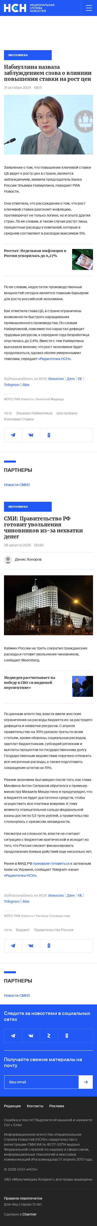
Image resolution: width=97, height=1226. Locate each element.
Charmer (29, 1214)
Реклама (56, 1106)
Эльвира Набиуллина (34, 413)
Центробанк (67, 413)
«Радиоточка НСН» (54, 359)
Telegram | (13, 384)
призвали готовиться (51, 863)
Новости (56, 378)
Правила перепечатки (23, 1198)
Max (25, 384)
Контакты (35, 1106)
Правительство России (54, 930)
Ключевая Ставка (19, 419)
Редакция (12, 1106)
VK (80, 378)
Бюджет (23, 930)
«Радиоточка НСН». (20, 875)
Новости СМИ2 (17, 485)
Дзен (71, 378)
